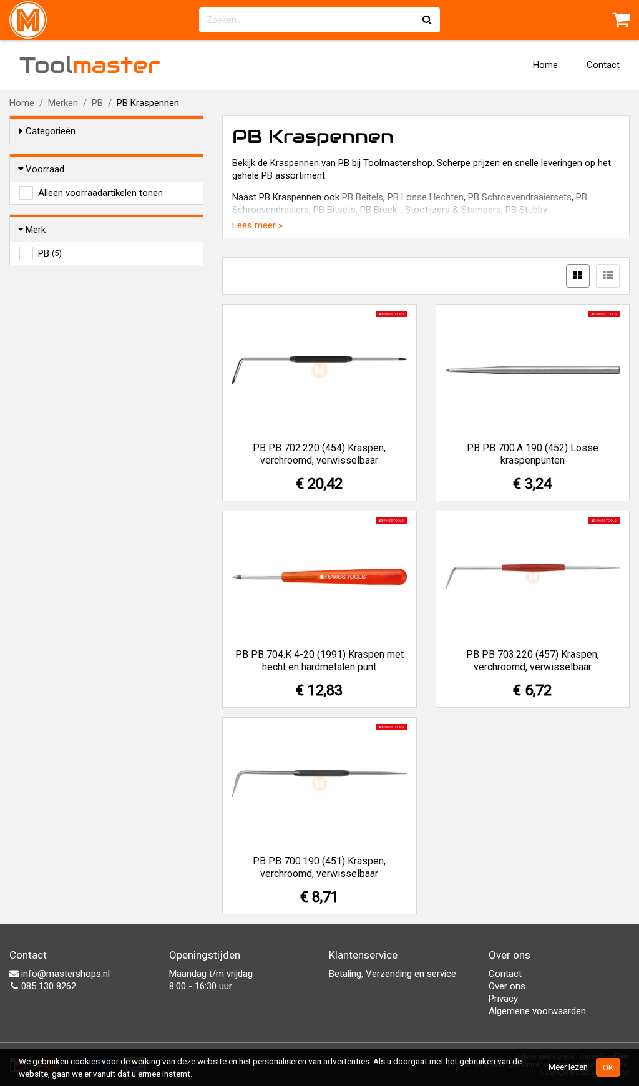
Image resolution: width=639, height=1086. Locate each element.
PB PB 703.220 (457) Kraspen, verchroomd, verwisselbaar (532, 660)
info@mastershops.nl (64, 973)
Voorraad (45, 169)
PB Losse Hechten (426, 197)
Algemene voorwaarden (537, 1011)
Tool (89, 65)
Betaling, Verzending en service (392, 973)
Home (545, 65)
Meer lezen (568, 1067)
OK (608, 1067)
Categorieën (51, 131)
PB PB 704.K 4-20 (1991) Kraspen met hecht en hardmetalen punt (319, 660)
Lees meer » (257, 225)
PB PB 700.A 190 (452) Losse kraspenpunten (532, 454)
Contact (603, 65)
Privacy (503, 998)
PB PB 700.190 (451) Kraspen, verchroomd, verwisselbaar (319, 867)
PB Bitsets (334, 209)
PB (97, 103)
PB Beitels (362, 197)
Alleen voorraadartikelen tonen (100, 192)
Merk (36, 229)
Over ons (507, 986)
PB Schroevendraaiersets (520, 197)
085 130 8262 (47, 986)
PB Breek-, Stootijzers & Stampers (430, 209)
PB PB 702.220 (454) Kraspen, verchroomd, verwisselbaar (319, 454)
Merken (63, 103)
